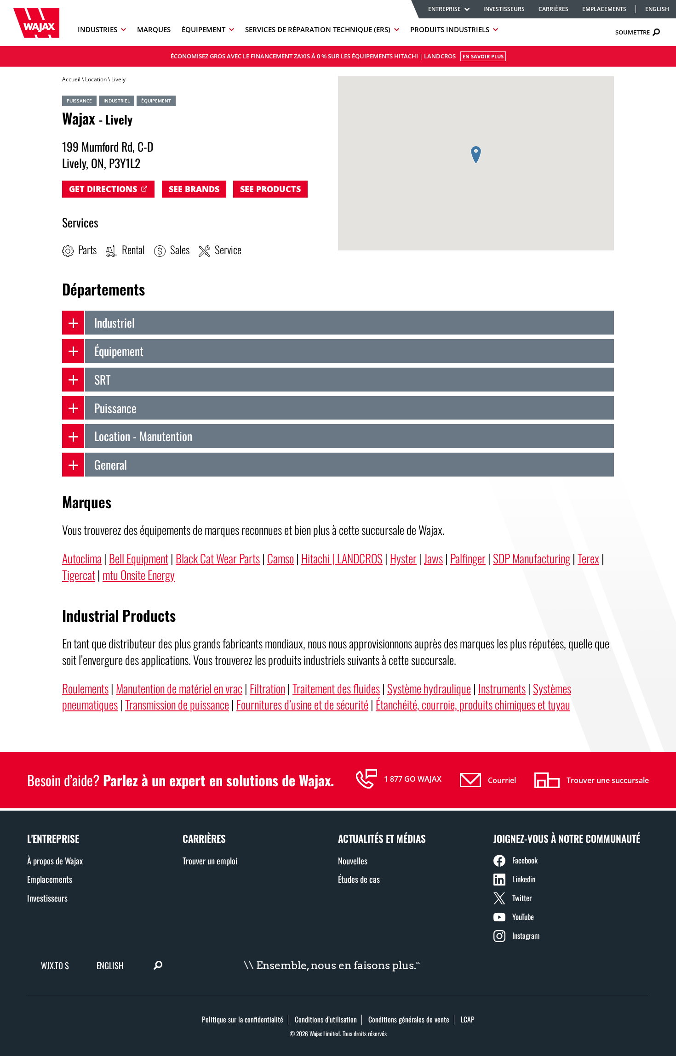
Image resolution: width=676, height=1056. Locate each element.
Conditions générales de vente (408, 1019)
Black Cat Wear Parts (218, 558)
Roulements (85, 688)
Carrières (553, 9)
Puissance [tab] (115, 407)
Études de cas (359, 879)
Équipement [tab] (118, 350)
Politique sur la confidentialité (242, 1019)
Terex (588, 558)
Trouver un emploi (210, 860)
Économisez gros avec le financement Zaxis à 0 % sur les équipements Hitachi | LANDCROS (337, 56)
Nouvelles (352, 860)
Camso (280, 558)
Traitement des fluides (336, 688)
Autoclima (82, 558)
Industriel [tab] (114, 322)
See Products (270, 188)
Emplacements (604, 9)
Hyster (403, 558)
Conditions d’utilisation (326, 1019)
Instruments (502, 688)
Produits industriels (449, 29)
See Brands (194, 188)
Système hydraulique (429, 688)
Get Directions (103, 188)
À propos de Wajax (55, 860)
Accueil (71, 79)
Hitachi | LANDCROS (342, 558)
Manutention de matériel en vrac (179, 688)
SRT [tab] (102, 379)
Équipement (203, 29)
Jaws (433, 558)
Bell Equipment (138, 558)
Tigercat (78, 574)
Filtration (267, 688)
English (657, 9)
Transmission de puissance (177, 704)
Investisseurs (504, 9)
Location (96, 79)
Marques (154, 29)
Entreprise (444, 9)
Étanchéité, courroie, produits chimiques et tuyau (473, 704)
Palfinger (468, 558)
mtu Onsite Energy (139, 574)
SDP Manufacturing (531, 558)
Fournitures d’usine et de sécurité (302, 704)
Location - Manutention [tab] (143, 435)
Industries (97, 29)
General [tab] (110, 464)
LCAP (468, 1019)
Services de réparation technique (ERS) (317, 29)
